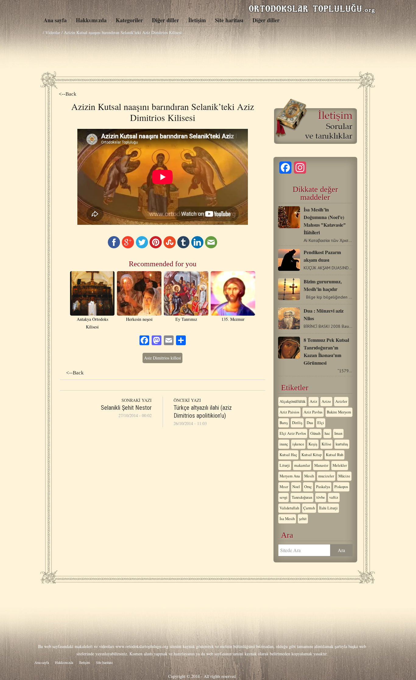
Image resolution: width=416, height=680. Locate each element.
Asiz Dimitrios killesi (162, 358)
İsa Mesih (287, 518)
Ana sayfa (55, 20)
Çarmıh (309, 508)
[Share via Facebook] (114, 247)
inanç (284, 444)
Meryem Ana (290, 476)
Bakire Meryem (339, 412)
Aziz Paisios (289, 412)
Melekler (340, 465)
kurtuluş (342, 444)
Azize (326, 401)
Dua (310, 422)
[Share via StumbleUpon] (170, 247)
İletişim (197, 20)
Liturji (285, 465)
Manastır (321, 465)
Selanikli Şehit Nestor (126, 407)
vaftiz (333, 497)
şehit (303, 518)
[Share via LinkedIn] (197, 247)
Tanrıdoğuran (302, 497)
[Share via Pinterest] (156, 247)
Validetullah (289, 508)
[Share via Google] (128, 247)
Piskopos (341, 486)
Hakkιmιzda (91, 20)
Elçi (320, 422)
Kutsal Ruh (334, 454)
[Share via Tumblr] (183, 247)
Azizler (341, 401)
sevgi (283, 497)
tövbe (320, 497)
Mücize (344, 476)
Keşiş (312, 444)
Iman (338, 433)
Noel (296, 486)
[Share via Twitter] (142, 247)
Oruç (308, 486)
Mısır (284, 486)
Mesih (309, 476)
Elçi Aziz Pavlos (293, 433)
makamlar (302, 465)
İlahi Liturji (328, 508)
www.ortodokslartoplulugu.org (141, 646)
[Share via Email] (211, 247)
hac (327, 433)
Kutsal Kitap (311, 454)
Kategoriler (129, 20)
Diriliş (297, 422)
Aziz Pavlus (313, 412)
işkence (298, 444)
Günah (315, 433)
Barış (284, 422)
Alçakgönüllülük (292, 401)
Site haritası (229, 20)
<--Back (67, 94)
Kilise (326, 444)
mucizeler (326, 476)
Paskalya (323, 486)
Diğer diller (165, 20)
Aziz (313, 401)
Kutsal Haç (288, 454)
